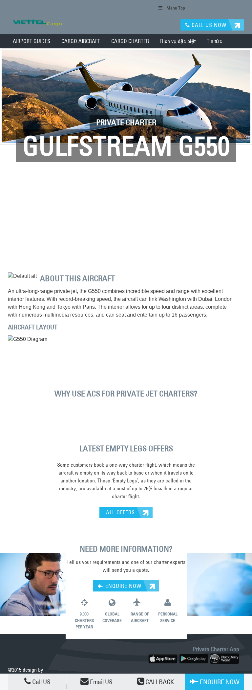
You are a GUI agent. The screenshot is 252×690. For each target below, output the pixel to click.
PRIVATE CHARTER (126, 122)
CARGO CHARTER (130, 41)
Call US (41, 682)
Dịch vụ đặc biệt (178, 41)
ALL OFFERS (119, 512)
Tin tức (214, 41)
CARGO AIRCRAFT (80, 41)
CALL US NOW (208, 25)
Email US (101, 682)
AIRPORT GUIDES (31, 41)
